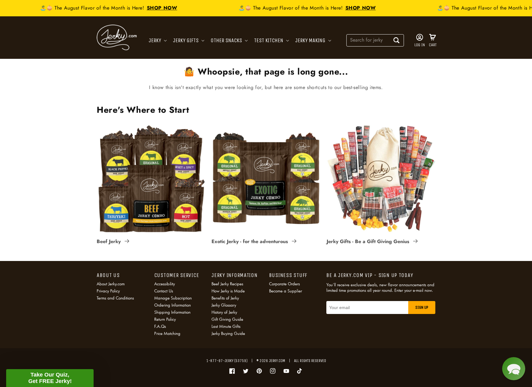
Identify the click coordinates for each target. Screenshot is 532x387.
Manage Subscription (173, 298)
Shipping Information (172, 312)
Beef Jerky (109, 241)
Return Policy (165, 319)
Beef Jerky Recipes (227, 284)
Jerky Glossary (224, 305)
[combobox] (375, 40)
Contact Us (163, 291)
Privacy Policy (108, 291)
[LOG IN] (419, 37)
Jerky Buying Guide (228, 333)
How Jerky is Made (228, 291)
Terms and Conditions (115, 298)
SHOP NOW (157, 7)
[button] (157, 40)
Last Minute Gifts (226, 326)
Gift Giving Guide (227, 319)
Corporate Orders (284, 284)
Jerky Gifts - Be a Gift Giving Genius (369, 241)
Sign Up (421, 307)
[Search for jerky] (396, 40)
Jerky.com (277, 360)
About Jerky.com (111, 284)
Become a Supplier (285, 291)
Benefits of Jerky (225, 298)
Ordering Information (172, 305)
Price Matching (167, 333)
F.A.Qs (160, 326)
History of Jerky (224, 312)
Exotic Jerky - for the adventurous (250, 241)
